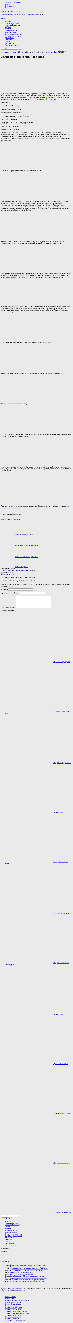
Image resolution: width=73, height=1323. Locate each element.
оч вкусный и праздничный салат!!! (22, 1272)
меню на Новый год (48, 97)
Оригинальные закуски (13, 1302)
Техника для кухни (11, 45)
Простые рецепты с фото (17, 1288)
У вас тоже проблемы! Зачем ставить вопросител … (28, 1267)
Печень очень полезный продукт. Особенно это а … (26, 1281)
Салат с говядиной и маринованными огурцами (18, 570)
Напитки (8, 29)
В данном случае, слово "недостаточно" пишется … (28, 1265)
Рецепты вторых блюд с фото (16, 1311)
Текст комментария (8, 607)
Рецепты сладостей (12, 1319)
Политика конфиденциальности (13, 1290)
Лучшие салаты (10, 1297)
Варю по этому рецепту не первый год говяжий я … (25, 1271)
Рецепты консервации (13, 1317)
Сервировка (9, 40)
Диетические (9, 38)
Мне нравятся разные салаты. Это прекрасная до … (26, 1280)
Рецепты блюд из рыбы (13, 1310)
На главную (9, 8)
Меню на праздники (12, 23)
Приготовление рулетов (13, 34)
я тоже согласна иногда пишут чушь (21, 1274)
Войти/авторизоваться (13, 2)
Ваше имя (4, 589)
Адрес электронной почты (10, 593)
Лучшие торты (10, 1299)
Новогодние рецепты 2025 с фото (13, 52)
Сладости (8, 27)
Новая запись (9, 6)
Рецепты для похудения (13, 36)
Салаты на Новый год (12, 25)
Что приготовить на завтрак (15, 1320)
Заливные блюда (11, 30)
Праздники (8, 21)
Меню (3, 18)
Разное (7, 41)
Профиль (8, 4)
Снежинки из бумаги (8, 574)
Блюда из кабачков (11, 32)
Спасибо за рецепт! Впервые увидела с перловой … (28, 1276)
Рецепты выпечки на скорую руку (17, 1313)
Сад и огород (9, 43)
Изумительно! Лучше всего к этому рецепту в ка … (30, 1269)
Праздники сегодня (12, 1306)
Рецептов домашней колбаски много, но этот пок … (28, 1278)
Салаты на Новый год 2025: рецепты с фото (42, 52)
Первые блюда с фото (13, 1304)
